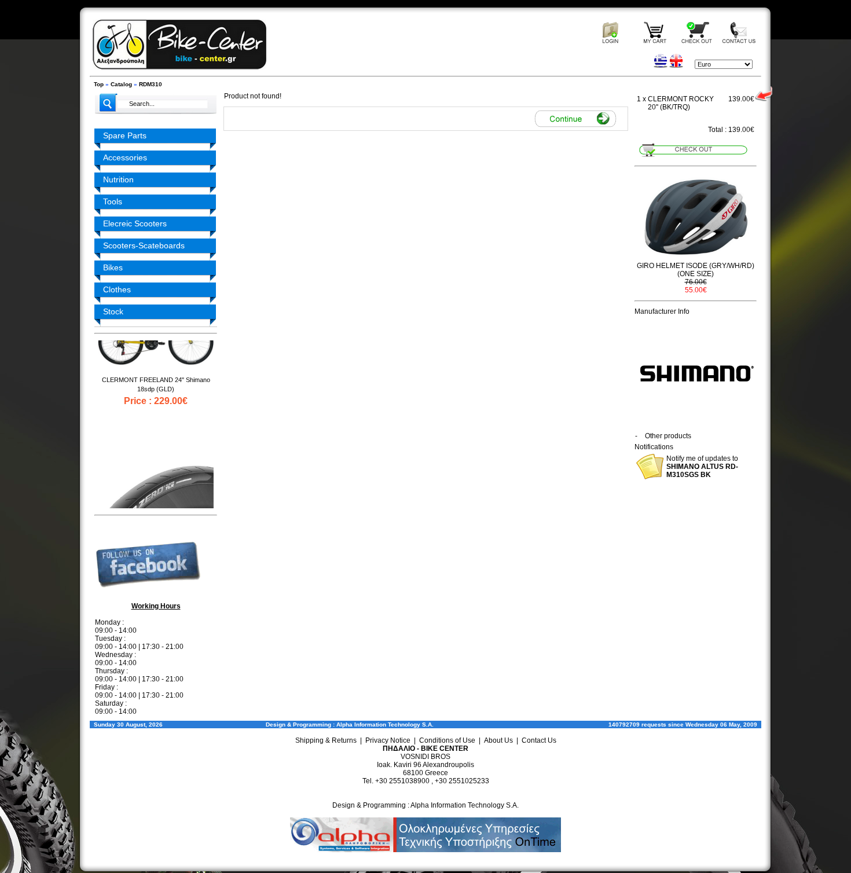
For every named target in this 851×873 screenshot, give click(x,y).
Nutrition (118, 179)
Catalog (121, 84)
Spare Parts (124, 135)
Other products (668, 436)
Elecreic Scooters (135, 223)
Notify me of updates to (702, 466)
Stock (113, 311)
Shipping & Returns (326, 740)
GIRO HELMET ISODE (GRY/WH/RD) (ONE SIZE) (695, 270)
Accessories (125, 157)
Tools (112, 201)
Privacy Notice (387, 740)
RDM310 (150, 84)
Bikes (113, 267)
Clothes (117, 289)
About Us (498, 740)
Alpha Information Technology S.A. (385, 724)
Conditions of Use (447, 740)
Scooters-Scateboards (144, 245)
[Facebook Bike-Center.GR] (152, 597)
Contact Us (539, 740)
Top (99, 84)
